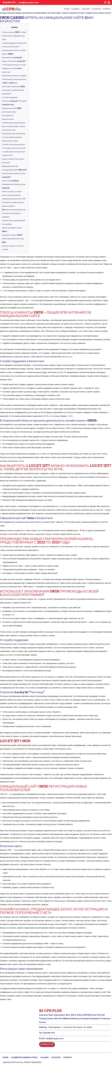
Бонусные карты (8, 119)
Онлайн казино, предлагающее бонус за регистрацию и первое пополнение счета (13, 126)
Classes (75, 9)
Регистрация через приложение (13, 134)
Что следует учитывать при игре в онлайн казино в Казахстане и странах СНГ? (14, 151)
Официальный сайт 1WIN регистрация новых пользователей (11, 111)
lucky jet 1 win (8, 105)
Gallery (86, 9)
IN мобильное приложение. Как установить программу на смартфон (14, 213)
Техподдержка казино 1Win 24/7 (14, 170)
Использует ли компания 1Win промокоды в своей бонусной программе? (13, 90)
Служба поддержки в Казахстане (14, 43)
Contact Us (46, 1044)
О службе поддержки (10, 97)
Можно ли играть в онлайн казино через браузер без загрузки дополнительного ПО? (13, 195)
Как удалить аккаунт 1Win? (12, 235)
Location (96, 9)
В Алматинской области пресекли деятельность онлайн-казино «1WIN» (14, 50)
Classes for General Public (24, 1057)
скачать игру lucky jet (10, 181)
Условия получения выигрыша (13, 144)
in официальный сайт (10, 166)
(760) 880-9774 (49, 1033)
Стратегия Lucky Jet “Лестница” (14, 101)
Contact (106, 9)
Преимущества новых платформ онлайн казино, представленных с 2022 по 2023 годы (14, 79)
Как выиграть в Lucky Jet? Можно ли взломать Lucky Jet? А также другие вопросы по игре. (14, 61)
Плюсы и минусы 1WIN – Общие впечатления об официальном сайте (14, 35)
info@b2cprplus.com (54, 1038)
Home (66, 9)
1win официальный (64, 357)
